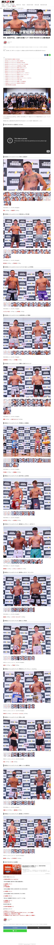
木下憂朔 (15, 359)
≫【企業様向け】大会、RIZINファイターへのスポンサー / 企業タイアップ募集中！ (19, 915)
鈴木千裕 (5, 520)
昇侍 (4, 210)
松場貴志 (15, 472)
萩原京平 (13, 210)
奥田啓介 (5, 568)
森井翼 (4, 858)
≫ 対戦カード (6, 885)
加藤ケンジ (5, 810)
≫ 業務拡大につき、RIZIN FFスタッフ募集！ (12, 913)
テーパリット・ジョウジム (18, 713)
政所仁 (4, 665)
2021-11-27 (10, 919)
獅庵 (4, 419)
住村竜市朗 (5, 359)
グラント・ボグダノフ (17, 568)
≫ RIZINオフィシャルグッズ (8, 911)
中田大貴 (15, 263)
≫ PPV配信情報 (6, 886)
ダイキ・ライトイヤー (16, 616)
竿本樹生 (5, 472)
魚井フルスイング (14, 419)
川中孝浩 (18, 311)
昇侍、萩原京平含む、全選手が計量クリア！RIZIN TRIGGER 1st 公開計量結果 (26, 37)
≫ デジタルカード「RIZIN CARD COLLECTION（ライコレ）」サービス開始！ (18, 912)
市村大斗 (5, 713)
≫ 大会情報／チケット (7, 883)
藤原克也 (15, 810)
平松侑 (13, 665)
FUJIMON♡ (14, 858)
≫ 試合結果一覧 (6, 901)
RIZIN (9, 920)
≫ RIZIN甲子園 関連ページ (8, 906)
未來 (12, 761)
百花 (4, 761)
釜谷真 (4, 616)
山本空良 (15, 520)
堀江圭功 (5, 263)
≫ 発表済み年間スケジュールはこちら (10, 879)
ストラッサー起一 (6, 311)
